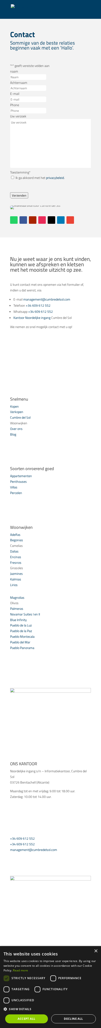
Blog (13, 434)
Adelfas (15, 534)
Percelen (16, 492)
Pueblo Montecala (22, 636)
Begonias (16, 539)
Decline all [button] (73, 1019)
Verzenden (19, 195)
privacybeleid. (55, 177)
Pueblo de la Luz (21, 625)
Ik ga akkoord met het (40, 177)
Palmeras (16, 608)
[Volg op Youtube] (32, 220)
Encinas (15, 556)
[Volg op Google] (70, 220)
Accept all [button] (26, 1019)
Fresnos (15, 562)
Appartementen (21, 475)
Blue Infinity (18, 619)
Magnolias (17, 597)
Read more (20, 970)
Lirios (14, 584)
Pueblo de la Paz (21, 630)
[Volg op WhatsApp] (14, 220)
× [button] (95, 951)
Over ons (16, 428)
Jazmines (16, 573)
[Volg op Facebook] (23, 220)
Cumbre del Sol (20, 417)
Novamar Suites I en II (25, 614)
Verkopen (16, 411)
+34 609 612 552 (38, 305)
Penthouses (18, 481)
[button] (50, 1009)
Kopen (14, 406)
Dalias (14, 551)
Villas (13, 487)
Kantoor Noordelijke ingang (32, 317)
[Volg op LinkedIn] (61, 220)
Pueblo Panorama (22, 647)
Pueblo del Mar (20, 642)
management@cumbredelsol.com (46, 299)
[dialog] (50, 987)
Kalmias (15, 579)
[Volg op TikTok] (51, 220)
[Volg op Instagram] (42, 220)
